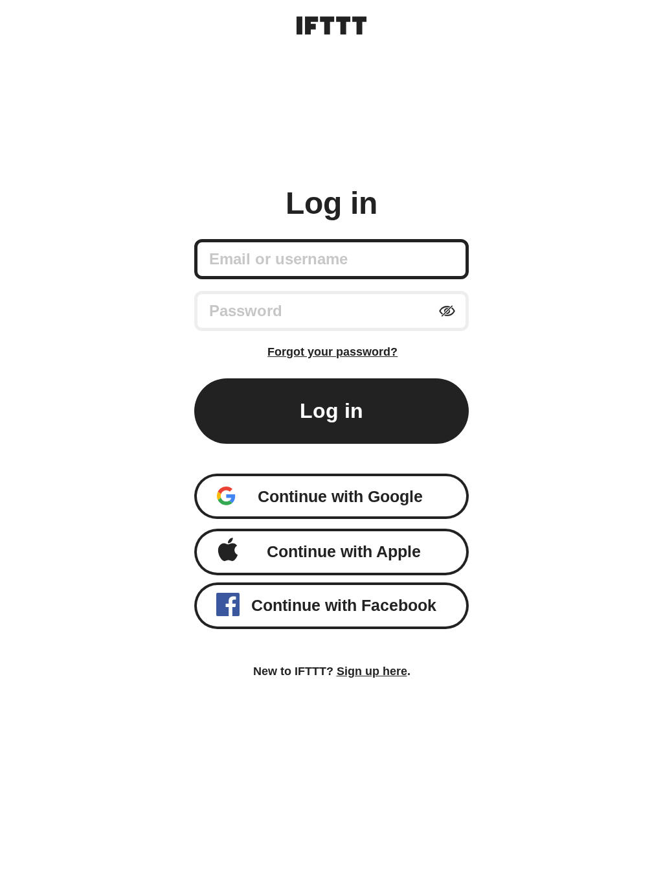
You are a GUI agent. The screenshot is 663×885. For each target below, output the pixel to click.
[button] (331, 496)
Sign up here (372, 671)
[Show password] (447, 311)
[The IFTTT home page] (331, 25)
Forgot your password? (332, 351)
